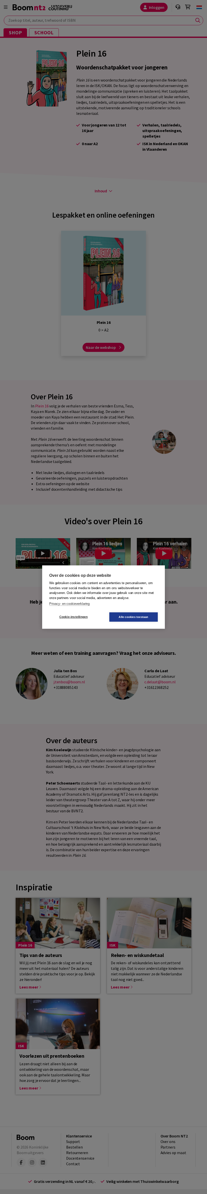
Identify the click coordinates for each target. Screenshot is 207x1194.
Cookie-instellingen (73, 617)
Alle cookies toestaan (133, 616)
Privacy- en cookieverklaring (69, 604)
